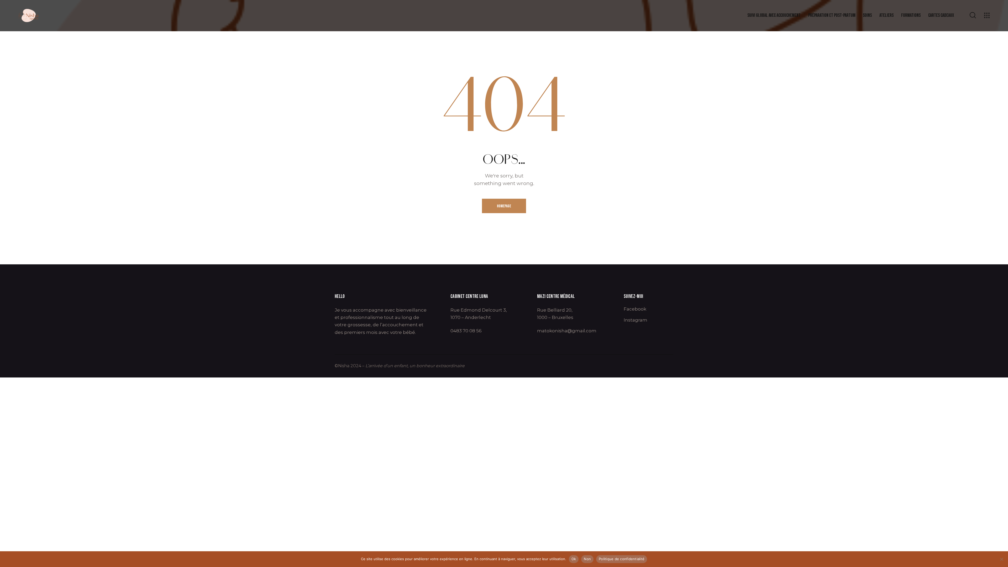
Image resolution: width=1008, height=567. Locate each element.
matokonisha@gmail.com (566, 330)
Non (587, 559)
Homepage (504, 206)
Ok (573, 559)
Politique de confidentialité (621, 559)
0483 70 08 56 (466, 330)
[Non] (1001, 559)
